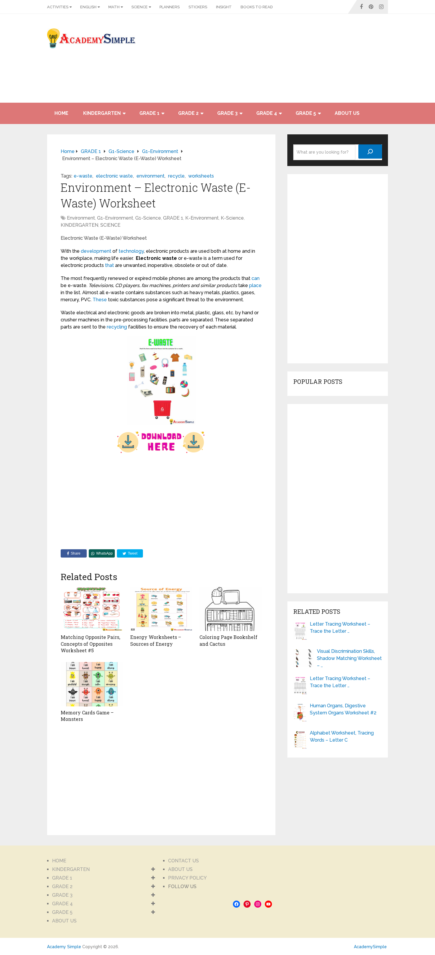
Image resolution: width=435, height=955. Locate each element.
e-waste (83, 176)
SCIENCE (139, 7)
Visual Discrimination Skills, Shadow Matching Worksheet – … (349, 658)
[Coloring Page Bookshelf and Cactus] (230, 609)
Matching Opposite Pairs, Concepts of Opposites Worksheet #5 (90, 643)
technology (131, 251)
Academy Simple (64, 946)
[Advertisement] (334, 61)
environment (150, 176)
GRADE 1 (149, 113)
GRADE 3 (227, 113)
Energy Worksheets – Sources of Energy (155, 640)
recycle (176, 176)
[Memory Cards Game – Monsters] (92, 684)
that (109, 265)
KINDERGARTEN (102, 113)
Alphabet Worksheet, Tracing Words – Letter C (342, 736)
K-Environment (202, 218)
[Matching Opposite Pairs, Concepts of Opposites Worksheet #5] (92, 609)
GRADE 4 (266, 113)
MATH (114, 7)
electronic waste (114, 176)
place (255, 285)
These (100, 299)
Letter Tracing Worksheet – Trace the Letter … (340, 627)
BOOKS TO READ (257, 7)
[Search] (370, 151)
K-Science (232, 218)
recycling (117, 327)
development (96, 251)
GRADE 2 (188, 113)
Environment (81, 218)
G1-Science (148, 218)
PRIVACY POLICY (187, 878)
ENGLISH (88, 7)
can (256, 278)
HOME (61, 113)
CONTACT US (183, 861)
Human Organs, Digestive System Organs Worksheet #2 (343, 709)
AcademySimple (370, 946)
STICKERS (197, 7)
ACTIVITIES (57, 7)
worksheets (201, 176)
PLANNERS (170, 7)
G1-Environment (115, 218)
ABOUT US (347, 113)
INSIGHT (224, 7)
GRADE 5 (306, 113)
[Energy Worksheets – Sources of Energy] (161, 609)
